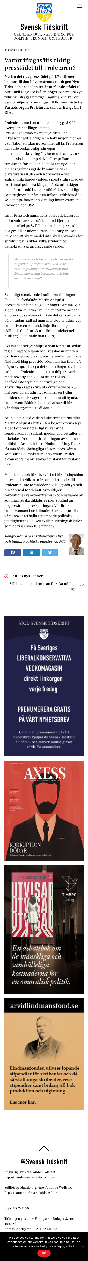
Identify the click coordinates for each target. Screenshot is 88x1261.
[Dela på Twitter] (50, 553)
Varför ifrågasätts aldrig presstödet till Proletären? (40, 64)
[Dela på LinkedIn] (31, 553)
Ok (44, 1253)
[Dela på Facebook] (13, 553)
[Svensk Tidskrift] (44, 28)
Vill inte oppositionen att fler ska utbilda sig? (42, 586)
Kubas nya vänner (27, 575)
